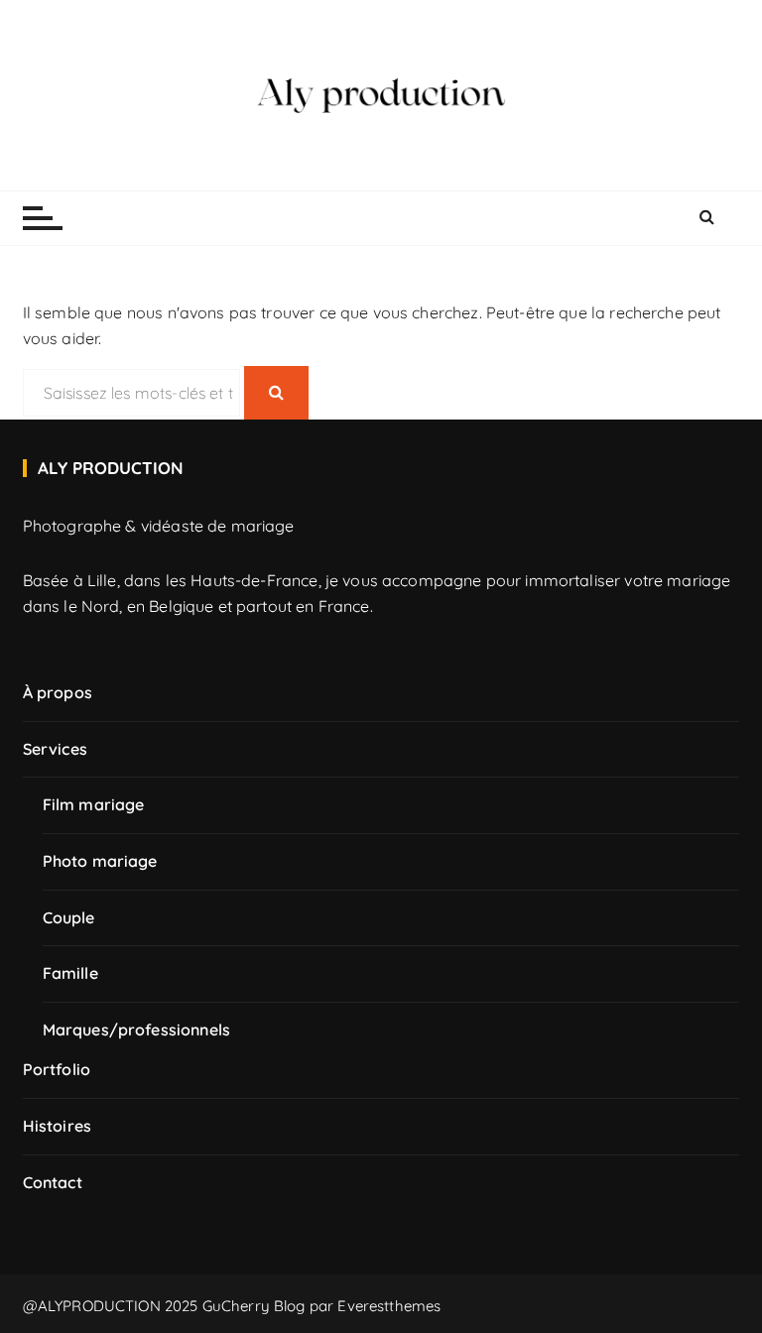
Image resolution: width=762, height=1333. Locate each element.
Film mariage (94, 804)
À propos (57, 692)
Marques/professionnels (136, 1029)
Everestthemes (389, 1305)
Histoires (57, 1126)
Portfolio (56, 1069)
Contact (52, 1182)
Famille (70, 973)
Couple (69, 917)
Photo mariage (100, 861)
